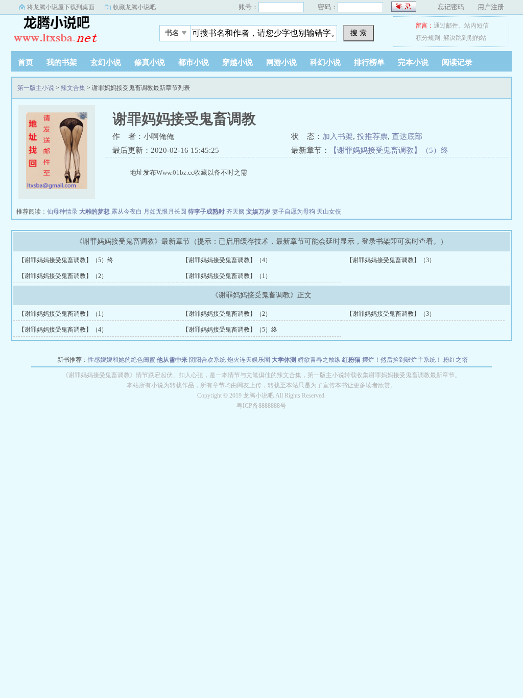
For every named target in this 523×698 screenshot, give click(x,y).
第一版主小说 (75, 30)
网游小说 (281, 62)
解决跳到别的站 (464, 37)
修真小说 (149, 62)
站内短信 (476, 25)
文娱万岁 (258, 211)
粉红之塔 (455, 359)
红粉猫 (351, 359)
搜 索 (358, 33)
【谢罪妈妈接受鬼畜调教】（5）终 (388, 150)
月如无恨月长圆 (165, 211)
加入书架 (337, 136)
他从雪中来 (172, 359)
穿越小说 (237, 62)
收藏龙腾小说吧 (134, 7)
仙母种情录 (62, 211)
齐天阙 (235, 211)
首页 (25, 62)
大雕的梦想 (94, 211)
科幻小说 (325, 62)
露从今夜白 (126, 211)
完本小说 (413, 62)
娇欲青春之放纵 (319, 359)
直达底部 (407, 136)
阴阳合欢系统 (207, 359)
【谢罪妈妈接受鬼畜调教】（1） (226, 276)
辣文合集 (73, 87)
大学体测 (284, 359)
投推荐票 (372, 136)
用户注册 (491, 7)
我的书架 (61, 62)
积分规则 (428, 37)
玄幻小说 (105, 62)
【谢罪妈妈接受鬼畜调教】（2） (62, 276)
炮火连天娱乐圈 (248, 359)
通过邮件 (446, 25)
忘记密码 (451, 7)
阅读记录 (457, 62)
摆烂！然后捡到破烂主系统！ (402, 359)
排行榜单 (369, 62)
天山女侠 (329, 211)
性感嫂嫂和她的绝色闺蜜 (121, 359)
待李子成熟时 (206, 211)
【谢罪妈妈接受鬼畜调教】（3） (390, 260)
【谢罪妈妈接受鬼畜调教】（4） (226, 260)
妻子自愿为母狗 (293, 211)
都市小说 (193, 62)
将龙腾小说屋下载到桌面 (60, 7)
